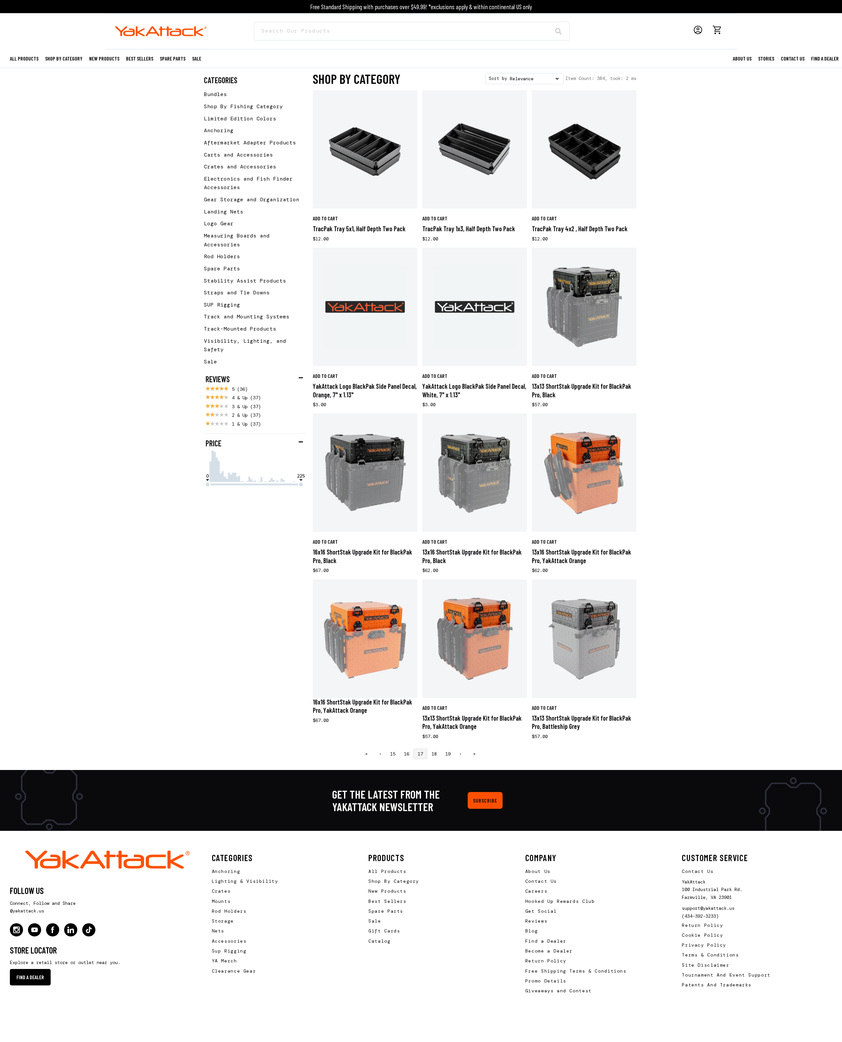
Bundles (215, 94)
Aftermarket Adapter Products (250, 142)
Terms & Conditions (710, 955)
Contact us (793, 58)
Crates (221, 891)
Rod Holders (222, 256)
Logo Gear (219, 223)
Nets (218, 931)
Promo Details (545, 981)
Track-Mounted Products (240, 328)
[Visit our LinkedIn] (70, 929)
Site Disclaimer (705, 965)
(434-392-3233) (700, 916)
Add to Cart (325, 218)
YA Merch (224, 961)
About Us (538, 871)
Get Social (541, 911)
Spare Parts (173, 58)
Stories (766, 58)
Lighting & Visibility (245, 881)
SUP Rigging (222, 304)
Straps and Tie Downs (237, 292)
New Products (104, 58)
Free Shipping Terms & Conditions (576, 971)
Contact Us (541, 881)
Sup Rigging (229, 951)
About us (742, 58)
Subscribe (485, 800)
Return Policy (545, 961)
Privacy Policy (704, 945)
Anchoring (219, 130)
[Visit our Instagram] (16, 929)
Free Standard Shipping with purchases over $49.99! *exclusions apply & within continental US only (421, 7)
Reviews (536, 921)
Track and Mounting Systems (246, 316)
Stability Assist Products (245, 280)
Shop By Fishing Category (243, 106)
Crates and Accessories (240, 166)
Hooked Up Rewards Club (560, 901)
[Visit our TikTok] (88, 929)
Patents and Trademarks (717, 985)
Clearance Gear (234, 971)
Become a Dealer (549, 951)
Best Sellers (139, 58)
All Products (24, 58)
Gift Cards (384, 931)
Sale (210, 361)
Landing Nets (223, 211)
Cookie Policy (702, 935)
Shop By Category (393, 881)
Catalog (379, 941)
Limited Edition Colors (240, 118)
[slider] (207, 484)
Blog (531, 931)
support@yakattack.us (708, 908)
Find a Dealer (825, 58)
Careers (536, 891)
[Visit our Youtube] (34, 929)
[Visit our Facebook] (52, 929)
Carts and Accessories (238, 154)
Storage (223, 921)
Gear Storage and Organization (251, 199)
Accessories (229, 941)
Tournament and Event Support (726, 975)
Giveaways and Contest (558, 991)
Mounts (221, 901)
